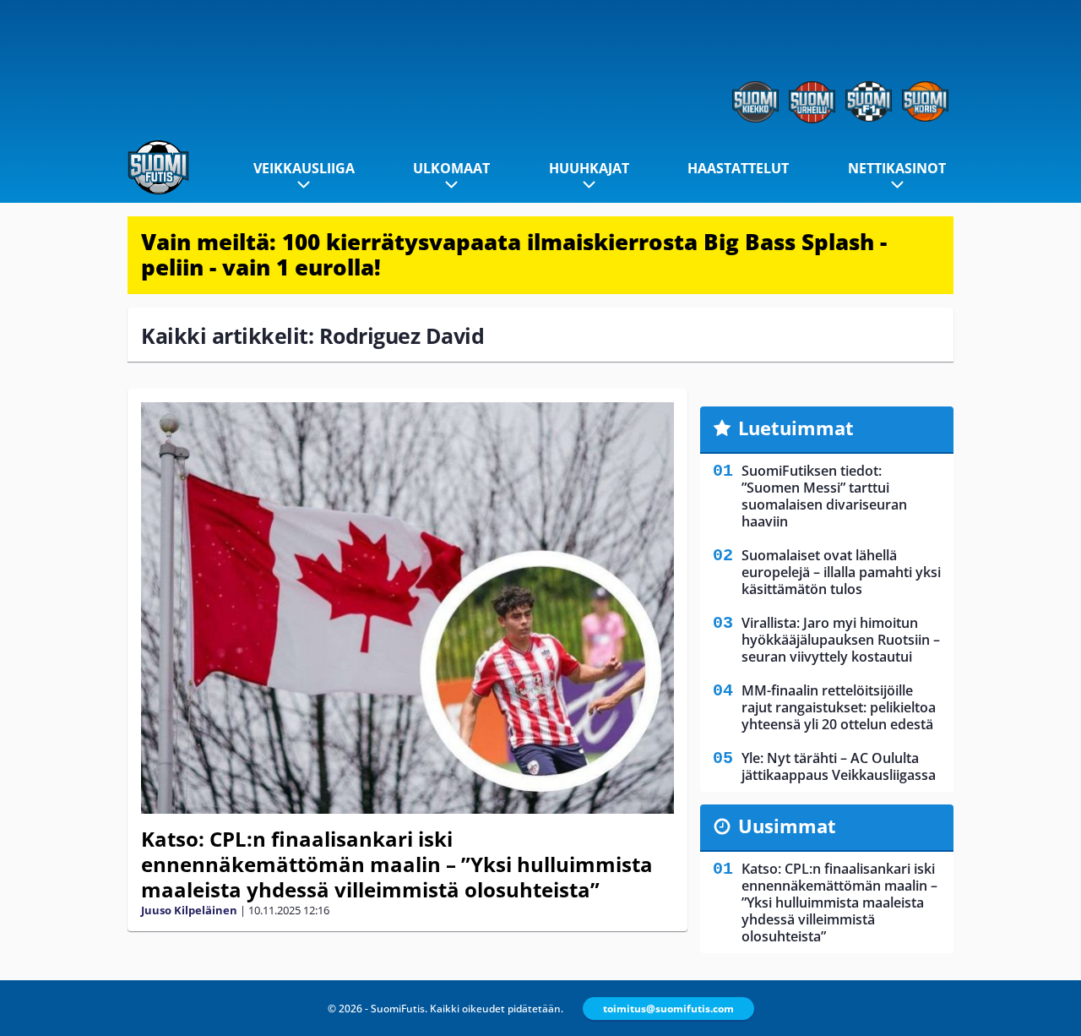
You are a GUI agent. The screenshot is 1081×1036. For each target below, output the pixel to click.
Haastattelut (738, 168)
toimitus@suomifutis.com (668, 1008)
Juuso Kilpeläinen (189, 910)
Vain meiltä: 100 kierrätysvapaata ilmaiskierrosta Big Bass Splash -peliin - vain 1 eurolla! (514, 254)
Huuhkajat (589, 168)
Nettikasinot (897, 168)
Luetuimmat (796, 427)
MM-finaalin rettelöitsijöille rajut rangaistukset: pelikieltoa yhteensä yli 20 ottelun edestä (838, 707)
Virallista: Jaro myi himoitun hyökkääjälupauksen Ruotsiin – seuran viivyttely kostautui (840, 639)
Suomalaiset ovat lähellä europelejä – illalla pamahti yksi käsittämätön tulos (841, 572)
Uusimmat (787, 825)
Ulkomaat (451, 168)
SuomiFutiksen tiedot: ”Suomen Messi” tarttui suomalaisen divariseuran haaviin (824, 496)
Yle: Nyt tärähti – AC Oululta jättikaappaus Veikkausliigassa (838, 766)
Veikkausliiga (304, 168)
